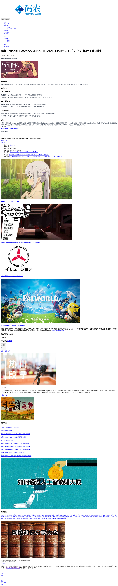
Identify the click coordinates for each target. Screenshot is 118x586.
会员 (6, 38)
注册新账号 (7, 351)
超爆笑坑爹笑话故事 (6, 430)
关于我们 (6, 33)
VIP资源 (6, 30)
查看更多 (4, 395)
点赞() (3, 142)
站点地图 (3, 563)
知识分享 (6, 24)
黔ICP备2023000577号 (10, 561)
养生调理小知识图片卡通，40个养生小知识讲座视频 (15, 434)
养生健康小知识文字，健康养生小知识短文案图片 (15, 443)
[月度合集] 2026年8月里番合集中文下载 (10, 202)
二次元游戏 (7, 27)
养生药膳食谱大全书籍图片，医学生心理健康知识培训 (16, 456)
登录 (8, 40)
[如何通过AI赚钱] (49, 508)
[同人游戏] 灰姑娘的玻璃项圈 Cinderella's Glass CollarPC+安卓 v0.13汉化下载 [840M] (20, 242)
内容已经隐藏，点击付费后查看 (10, 128)
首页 (5, 22)
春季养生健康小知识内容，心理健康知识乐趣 (13, 437)
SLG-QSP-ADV (11, 29)
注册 (8, 42)
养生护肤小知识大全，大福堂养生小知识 (12, 452)
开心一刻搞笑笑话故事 (7, 440)
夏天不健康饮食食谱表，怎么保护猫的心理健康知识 (15, 449)
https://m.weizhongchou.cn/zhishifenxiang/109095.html (24, 152)
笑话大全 (6, 32)
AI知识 (6, 25)
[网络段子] (28, 384)
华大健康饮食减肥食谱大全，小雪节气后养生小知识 (15, 446)
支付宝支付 (4, 140)
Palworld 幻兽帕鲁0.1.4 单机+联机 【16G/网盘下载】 (13, 325)
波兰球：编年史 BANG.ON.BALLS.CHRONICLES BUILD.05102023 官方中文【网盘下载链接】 (36, 156)
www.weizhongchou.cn (58, 330)
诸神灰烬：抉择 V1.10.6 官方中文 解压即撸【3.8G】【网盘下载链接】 (29, 155)
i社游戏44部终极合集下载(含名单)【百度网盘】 (12, 276)
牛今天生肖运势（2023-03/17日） (10, 427)
